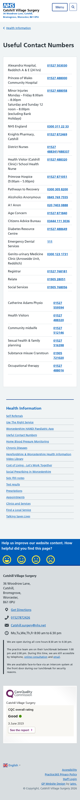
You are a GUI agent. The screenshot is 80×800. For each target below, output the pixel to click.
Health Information (18, 28)
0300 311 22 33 (58, 126)
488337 (64, 151)
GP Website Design (53, 783)
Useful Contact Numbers (21, 435)
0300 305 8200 (57, 189)
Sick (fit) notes (15, 478)
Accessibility (69, 770)
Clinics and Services (18, 503)
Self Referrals (14, 416)
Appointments (15, 497)
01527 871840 (57, 213)
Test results (13, 484)
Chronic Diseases (16, 448)
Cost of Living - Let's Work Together (29, 465)
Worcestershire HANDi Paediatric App (30, 428)
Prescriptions (14, 491)
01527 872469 (57, 134)
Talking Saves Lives (18, 516)
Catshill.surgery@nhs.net (28, 625)
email (56, 656)
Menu (60, 7)
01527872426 (20, 617)
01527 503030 (57, 65)
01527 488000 (57, 78)
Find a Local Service (18, 510)
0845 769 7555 (57, 197)
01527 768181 (57, 271)
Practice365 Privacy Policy (61, 774)
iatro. (73, 783)
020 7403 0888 (57, 205)
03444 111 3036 (58, 221)
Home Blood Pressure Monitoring (27, 441)
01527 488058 (57, 90)
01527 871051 (57, 177)
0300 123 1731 (57, 254)
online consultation (35, 656)
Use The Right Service (20, 422)
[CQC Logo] (19, 696)
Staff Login (70, 779)
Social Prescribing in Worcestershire (28, 471)
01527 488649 (57, 229)
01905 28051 (56, 279)
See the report (19, 730)
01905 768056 (57, 287)
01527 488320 (57, 159)
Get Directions (21, 610)
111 (49, 241)
